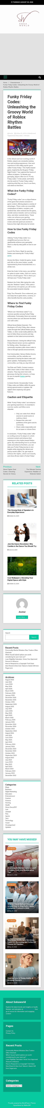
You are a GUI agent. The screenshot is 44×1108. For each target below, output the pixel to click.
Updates (8, 827)
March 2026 (9, 691)
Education (8, 794)
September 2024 (11, 731)
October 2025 (10, 702)
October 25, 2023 (21, 133)
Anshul (11, 133)
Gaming (8, 803)
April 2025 (8, 715)
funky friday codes (17, 135)
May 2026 (8, 686)
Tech (7, 818)
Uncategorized (10, 825)
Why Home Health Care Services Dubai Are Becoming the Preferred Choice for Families (21, 942)
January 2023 (10, 773)
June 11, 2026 (13, 875)
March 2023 (9, 769)
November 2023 (10, 751)
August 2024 (9, 733)
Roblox (22, 376)
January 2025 (10, 722)
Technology (9, 820)
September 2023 (11, 755)
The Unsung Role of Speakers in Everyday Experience (20, 511)
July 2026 (8, 682)
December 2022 (10, 775)
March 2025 (9, 717)
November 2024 (10, 726)
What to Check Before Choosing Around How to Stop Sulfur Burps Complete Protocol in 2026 (20, 906)
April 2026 (8, 688)
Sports (7, 816)
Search (7, 633)
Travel (7, 823)
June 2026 (8, 684)
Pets (6, 814)
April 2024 (8, 742)
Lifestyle (8, 811)
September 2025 (11, 704)
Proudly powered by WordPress (19, 1103)
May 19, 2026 (13, 947)
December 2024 (10, 724)
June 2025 (8, 711)
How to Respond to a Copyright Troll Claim (19, 663)
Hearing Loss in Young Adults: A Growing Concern (20, 979)
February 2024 (10, 744)
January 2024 (10, 746)
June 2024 (8, 737)
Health (7, 805)
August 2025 (9, 706)
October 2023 (10, 753)
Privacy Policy (10, 1033)
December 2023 (10, 749)
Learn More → (22, 617)
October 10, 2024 (14, 583)
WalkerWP (27, 1105)
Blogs (7, 787)
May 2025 (8, 713)
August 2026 (9, 680)
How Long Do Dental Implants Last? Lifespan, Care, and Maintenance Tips (21, 870)
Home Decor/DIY (11, 807)
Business (8, 789)
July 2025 (8, 709)
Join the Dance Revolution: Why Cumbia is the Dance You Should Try (21, 545)
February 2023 (10, 771)
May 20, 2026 (13, 911)
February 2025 (10, 720)
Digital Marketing (11, 791)
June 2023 (8, 762)
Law (6, 809)
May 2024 (8, 740)
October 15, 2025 (14, 516)
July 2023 (8, 760)
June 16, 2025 (13, 550)
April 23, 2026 (13, 983)
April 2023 (8, 766)
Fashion (8, 798)
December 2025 (10, 697)
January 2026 (10, 695)
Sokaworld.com (28, 1009)
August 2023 (9, 757)
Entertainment (32, 133)
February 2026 (10, 693)
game (9, 255)
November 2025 (10, 700)
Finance (8, 800)
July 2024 (8, 735)
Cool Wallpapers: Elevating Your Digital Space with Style (20, 579)
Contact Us (9, 1031)
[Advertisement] (22, 54)
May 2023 (8, 764)
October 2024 (10, 729)
